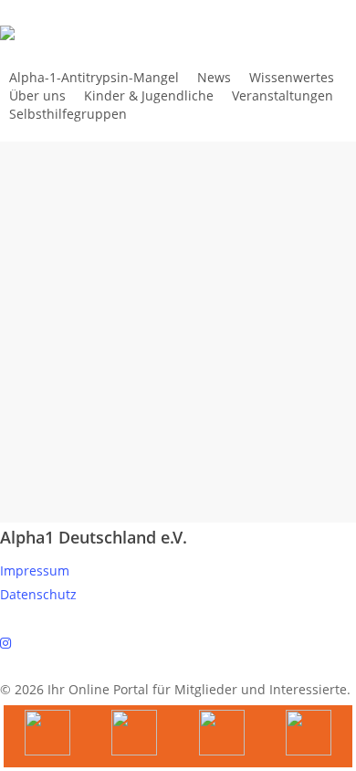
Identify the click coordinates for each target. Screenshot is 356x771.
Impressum (34, 570)
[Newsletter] (222, 736)
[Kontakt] (309, 736)
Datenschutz (38, 594)
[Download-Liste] (135, 736)
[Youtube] (47, 736)
